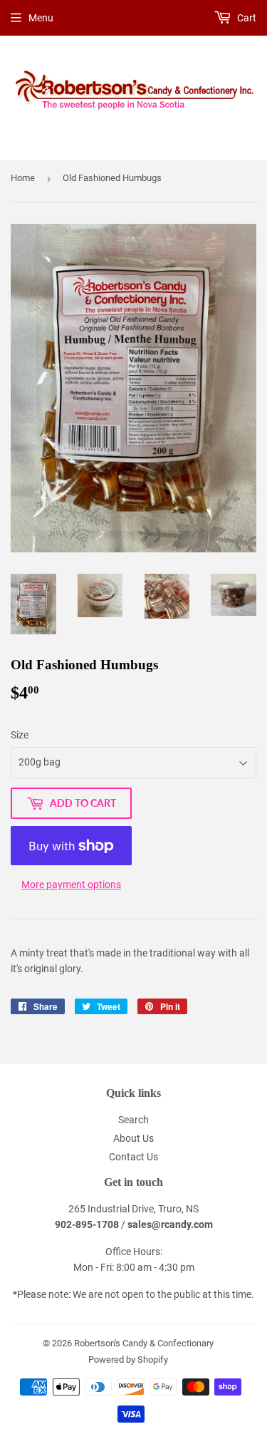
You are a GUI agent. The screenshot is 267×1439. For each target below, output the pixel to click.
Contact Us (133, 1156)
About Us (133, 1138)
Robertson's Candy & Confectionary (144, 1343)
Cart (245, 18)
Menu (40, 18)
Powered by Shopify (128, 1359)
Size (19, 735)
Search (133, 1119)
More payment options (71, 884)
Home (23, 177)
